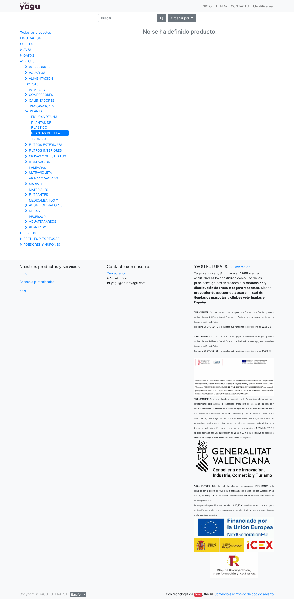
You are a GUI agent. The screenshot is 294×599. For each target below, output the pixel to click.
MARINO (35, 184)
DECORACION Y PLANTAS (42, 108)
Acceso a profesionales (37, 282)
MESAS (34, 211)
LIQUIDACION (30, 38)
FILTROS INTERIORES (45, 150)
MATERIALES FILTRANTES (38, 192)
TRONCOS (39, 139)
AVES (27, 50)
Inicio (23, 273)
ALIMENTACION (41, 78)
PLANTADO (37, 227)
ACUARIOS (37, 73)
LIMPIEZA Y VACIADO (42, 178)
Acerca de (242, 267)
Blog (23, 290)
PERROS (29, 233)
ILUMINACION (40, 162)
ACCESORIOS (39, 67)
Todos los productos (35, 32)
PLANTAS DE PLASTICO (41, 125)
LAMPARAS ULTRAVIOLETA (40, 170)
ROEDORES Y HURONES (41, 244)
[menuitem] (207, 6)
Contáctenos (116, 273)
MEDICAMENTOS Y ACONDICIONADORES (46, 202)
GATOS (28, 55)
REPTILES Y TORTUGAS (41, 239)
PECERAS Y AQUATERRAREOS (42, 219)
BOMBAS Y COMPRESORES (41, 92)
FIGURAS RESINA (44, 117)
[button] (182, 18)
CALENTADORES (41, 100)
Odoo (198, 594)
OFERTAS (27, 44)
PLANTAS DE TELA (45, 133)
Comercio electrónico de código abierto (244, 594)
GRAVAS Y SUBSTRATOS (47, 156)
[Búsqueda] (161, 18)
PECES (29, 61)
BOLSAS (32, 84)
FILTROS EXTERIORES (45, 145)
